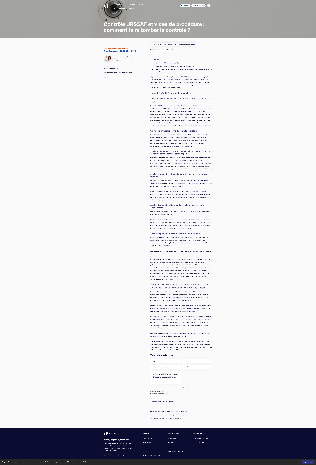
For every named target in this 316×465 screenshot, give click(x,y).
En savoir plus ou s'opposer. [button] (93, 462)
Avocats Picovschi (157, 49)
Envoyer (182, 387)
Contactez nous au (120, 51)
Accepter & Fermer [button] (308, 462)
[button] (116, 4)
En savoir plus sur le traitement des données (159, 393)
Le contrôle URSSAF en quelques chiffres (167, 63)
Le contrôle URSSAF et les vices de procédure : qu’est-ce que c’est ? (175, 66)
